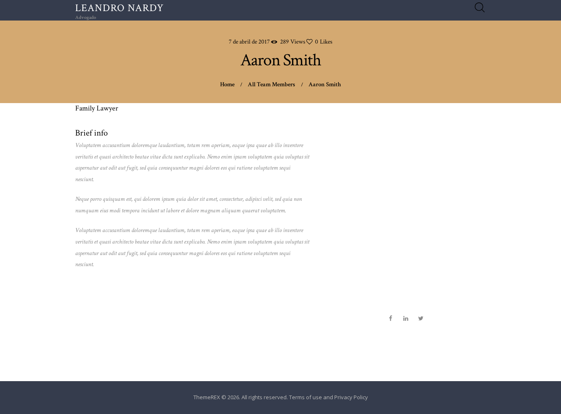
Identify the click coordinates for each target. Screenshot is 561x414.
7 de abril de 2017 (249, 42)
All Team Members (271, 84)
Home (227, 84)
